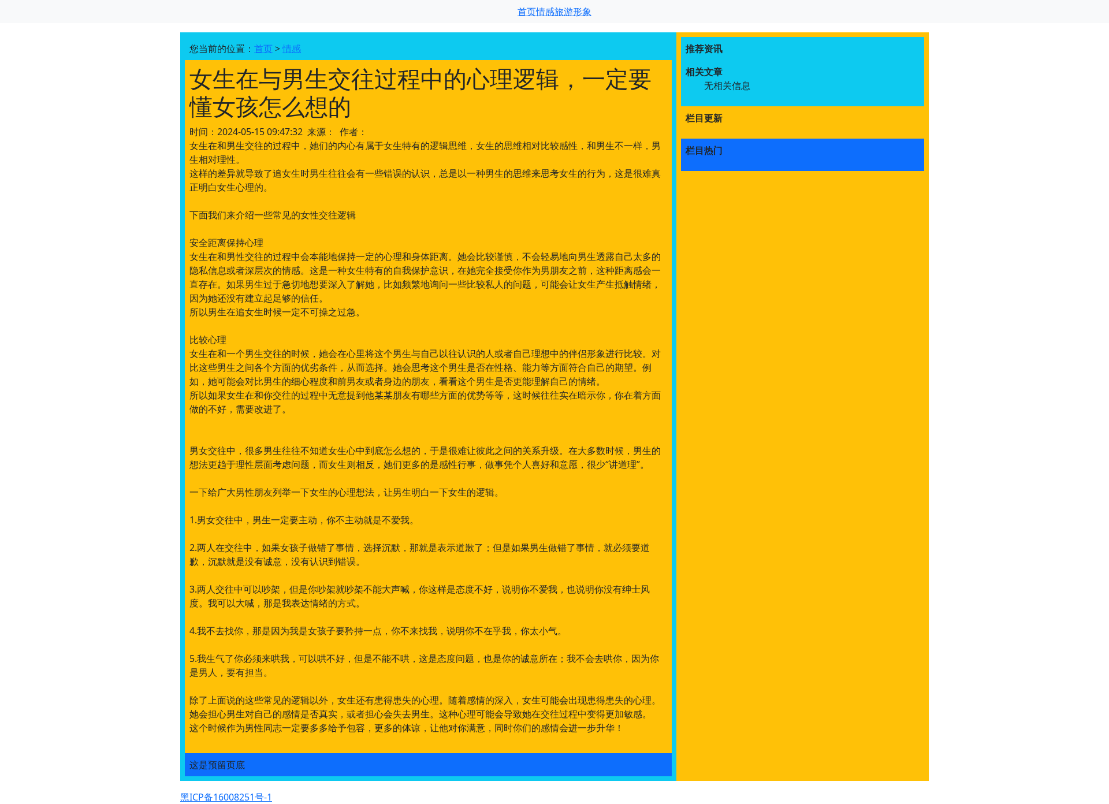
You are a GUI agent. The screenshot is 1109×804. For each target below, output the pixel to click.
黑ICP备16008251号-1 (226, 797)
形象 (582, 11)
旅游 (563, 11)
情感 (545, 11)
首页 (527, 11)
